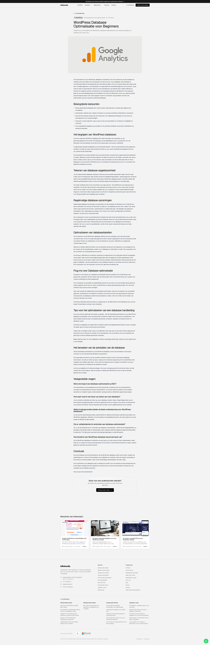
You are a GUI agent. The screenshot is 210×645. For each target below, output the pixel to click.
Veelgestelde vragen (131, 577)
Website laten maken (104, 490)
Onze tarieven (129, 570)
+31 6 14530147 (67, 581)
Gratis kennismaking (142, 5)
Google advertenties (103, 575)
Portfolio (80, 5)
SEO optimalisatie (102, 580)
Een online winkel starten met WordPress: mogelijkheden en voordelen (91, 607)
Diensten (87, 5)
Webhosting (101, 590)
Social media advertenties (104, 577)
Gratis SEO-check (130, 575)
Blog (127, 582)
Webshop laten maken (103, 570)
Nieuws (128, 585)
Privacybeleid (139, 639)
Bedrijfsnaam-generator (132, 572)
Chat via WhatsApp (68, 587)
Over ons (128, 580)
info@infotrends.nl (67, 584)
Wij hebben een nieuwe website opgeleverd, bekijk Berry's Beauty (104, 1)
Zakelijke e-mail (102, 587)
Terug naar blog (79, 13)
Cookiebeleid (147, 639)
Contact (113, 5)
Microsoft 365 (101, 582)
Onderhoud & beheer (103, 572)
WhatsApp (131, 5)
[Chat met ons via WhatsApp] (206, 641)
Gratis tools (97, 5)
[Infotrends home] (64, 5)
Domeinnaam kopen (103, 585)
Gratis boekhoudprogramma (133, 590)
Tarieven (106, 5)
